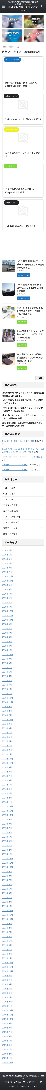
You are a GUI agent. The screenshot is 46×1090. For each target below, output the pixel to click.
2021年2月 (7, 571)
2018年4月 (7, 645)
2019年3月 (7, 598)
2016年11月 (7, 702)
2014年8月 (7, 771)
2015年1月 (7, 754)
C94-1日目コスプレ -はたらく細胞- (14, 464)
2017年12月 (7, 654)
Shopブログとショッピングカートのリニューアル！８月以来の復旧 (30, 334)
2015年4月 (7, 741)
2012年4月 (7, 893)
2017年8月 (7, 663)
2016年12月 (7, 697)
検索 (40, 378)
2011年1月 (7, 958)
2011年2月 (7, 953)
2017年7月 (7, 667)
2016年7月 (7, 715)
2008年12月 (7, 1062)
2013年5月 (7, 836)
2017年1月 (7, 693)
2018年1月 (7, 650)
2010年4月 (7, 992)
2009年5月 (7, 1040)
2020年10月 (7, 580)
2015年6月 (7, 736)
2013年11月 (7, 810)
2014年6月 (7, 780)
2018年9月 (7, 624)
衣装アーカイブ (10, 528)
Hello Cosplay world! (10, 457)
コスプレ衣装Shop (11, 516)
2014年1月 (7, 801)
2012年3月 (7, 897)
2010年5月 (7, 988)
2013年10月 (7, 814)
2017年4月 (7, 680)
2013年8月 (7, 823)
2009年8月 (7, 1027)
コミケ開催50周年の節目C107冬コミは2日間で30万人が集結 (30, 288)
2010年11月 (7, 966)
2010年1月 (7, 1005)
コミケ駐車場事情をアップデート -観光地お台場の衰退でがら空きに (30, 264)
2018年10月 (7, 619)
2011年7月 (7, 932)
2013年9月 (7, 819)
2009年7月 (7, 1031)
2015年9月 (7, 723)
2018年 (11, 47)
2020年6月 (7, 589)
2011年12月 (7, 910)
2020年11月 (7, 576)
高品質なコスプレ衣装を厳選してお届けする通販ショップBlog (23, 1077)
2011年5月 (7, 940)
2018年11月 (7, 615)
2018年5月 (7, 641)
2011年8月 (7, 927)
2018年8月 (7, 628)
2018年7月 (7, 632)
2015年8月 (7, 728)
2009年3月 (7, 1049)
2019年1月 (7, 606)
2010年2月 (7, 1001)
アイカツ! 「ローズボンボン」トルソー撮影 (18, 441)
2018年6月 (7, 637)
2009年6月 (7, 1036)
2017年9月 (7, 658)
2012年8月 (7, 875)
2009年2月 (7, 1053)
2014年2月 (7, 797)
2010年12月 (7, 962)
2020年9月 (7, 584)
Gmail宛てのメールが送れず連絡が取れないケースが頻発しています (30, 357)
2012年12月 (7, 858)
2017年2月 (7, 689)
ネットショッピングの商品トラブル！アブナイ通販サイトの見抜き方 (30, 311)
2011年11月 (7, 914)
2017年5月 (7, 676)
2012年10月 (7, 867)
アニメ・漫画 (9, 487)
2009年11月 (7, 1014)
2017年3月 (7, 684)
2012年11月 (7, 862)
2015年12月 (7, 719)
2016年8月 (7, 710)
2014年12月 (7, 758)
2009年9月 (7, 1023)
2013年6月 (7, 832)
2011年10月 (7, 919)
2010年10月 (7, 971)
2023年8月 (7, 567)
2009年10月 (7, 1018)
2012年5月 (7, 888)
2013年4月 (7, 841)
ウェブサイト (9, 493)
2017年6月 (7, 671)
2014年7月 (7, 775)
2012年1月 (7, 906)
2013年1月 (7, 854)
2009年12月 (7, 1010)
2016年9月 (7, 706)
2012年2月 (7, 901)
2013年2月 (7, 849)
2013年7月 (7, 827)
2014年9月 (7, 767)
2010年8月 (7, 975)
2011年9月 (7, 923)
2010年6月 (7, 984)
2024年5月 (7, 558)
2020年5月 (7, 593)
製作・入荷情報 (10, 533)
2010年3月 (7, 997)
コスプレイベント (11, 499)
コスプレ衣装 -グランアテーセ (23, 8)
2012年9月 (7, 871)
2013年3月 (7, 845)
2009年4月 (7, 1044)
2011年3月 (7, 949)
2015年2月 (7, 749)
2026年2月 (7, 550)
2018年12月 (7, 611)
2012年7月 (7, 880)
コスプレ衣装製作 (11, 522)
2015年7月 (7, 732)
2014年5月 (7, 784)
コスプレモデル (10, 505)
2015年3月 (7, 745)
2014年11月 (7, 762)
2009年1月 (7, 1057)
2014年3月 (7, 793)
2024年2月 (7, 563)
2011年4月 (7, 945)
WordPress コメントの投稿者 (24, 452)
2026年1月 (7, 554)
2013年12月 (7, 806)
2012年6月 (7, 884)
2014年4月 (7, 788)
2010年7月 (7, 979)
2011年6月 (7, 936)
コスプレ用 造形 (10, 510)
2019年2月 (7, 602)
